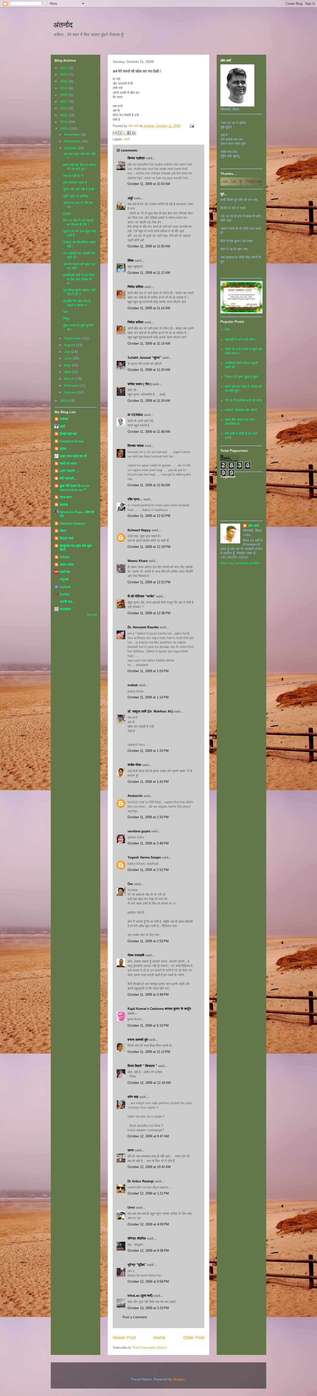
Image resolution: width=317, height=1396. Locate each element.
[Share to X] (124, 132)
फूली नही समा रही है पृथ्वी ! (79, 189)
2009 (64, 128)
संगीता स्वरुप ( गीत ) (139, 384)
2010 (64, 122)
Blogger (179, 1379)
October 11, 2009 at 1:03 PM (148, 671)
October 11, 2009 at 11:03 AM (149, 184)
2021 (64, 74)
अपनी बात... (67, 602)
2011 (64, 115)
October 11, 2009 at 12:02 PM (149, 516)
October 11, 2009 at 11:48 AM (149, 431)
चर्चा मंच (65, 572)
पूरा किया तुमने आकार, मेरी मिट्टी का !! (79, 292)
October (71, 148)
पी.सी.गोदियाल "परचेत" (141, 596)
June (68, 358)
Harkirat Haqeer (73, 523)
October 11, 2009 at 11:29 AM (149, 401)
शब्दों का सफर (68, 463)
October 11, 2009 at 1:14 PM (148, 697)
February (71, 385)
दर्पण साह (133, 1097)
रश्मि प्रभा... (135, 499)
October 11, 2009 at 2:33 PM (148, 817)
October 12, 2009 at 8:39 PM (148, 1250)
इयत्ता (63, 449)
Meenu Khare (138, 561)
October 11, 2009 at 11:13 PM (149, 1052)
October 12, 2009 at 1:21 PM (148, 1193)
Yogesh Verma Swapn (144, 857)
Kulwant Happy (139, 530)
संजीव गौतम (134, 765)
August (70, 345)
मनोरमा (64, 419)
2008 (64, 401)
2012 (64, 108)
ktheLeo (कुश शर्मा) (140, 1295)
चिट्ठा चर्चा (66, 538)
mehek (133, 685)
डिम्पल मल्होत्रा (136, 158)
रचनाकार (65, 609)
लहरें (62, 426)
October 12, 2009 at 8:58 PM (148, 1281)
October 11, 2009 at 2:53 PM (148, 941)
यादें (65, 312)
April (68, 372)
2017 (64, 101)
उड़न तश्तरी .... (69, 471)
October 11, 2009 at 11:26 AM (149, 370)
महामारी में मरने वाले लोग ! (240, 339)
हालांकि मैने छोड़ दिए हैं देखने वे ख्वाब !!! (76, 303)
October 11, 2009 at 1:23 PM (148, 751)
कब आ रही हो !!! (73, 176)
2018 (64, 95)
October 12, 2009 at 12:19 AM (149, 1083)
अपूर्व (130, 198)
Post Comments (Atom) (150, 1347)
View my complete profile (240, 563)
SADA (64, 557)
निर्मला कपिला (135, 287)
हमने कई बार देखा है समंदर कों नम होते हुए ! (79, 167)
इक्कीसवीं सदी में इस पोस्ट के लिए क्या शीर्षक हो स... (79, 279)
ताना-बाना (66, 497)
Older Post (193, 1337)
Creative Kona (71, 441)
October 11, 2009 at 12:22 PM (149, 582)
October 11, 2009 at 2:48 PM (148, 843)
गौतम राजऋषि (136, 955)
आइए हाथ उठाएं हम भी (73, 456)
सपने (127, 139)
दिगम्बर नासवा (136, 446)
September (73, 338)
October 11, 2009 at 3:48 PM (148, 994)
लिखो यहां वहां (68, 434)
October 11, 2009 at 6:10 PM (148, 1025)
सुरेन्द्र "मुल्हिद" (137, 1265)
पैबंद (227, 329)
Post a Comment (135, 1317)
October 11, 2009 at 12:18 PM (149, 547)
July (67, 352)
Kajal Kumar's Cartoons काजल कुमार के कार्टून (159, 1009)
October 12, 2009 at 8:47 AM (148, 1136)
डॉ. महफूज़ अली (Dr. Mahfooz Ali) (150, 711)
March (69, 379)
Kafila (64, 594)
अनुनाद (64, 579)
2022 (64, 68)
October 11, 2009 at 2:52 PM (148, 870)
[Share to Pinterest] (133, 132)
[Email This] (114, 132)
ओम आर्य (253, 526)
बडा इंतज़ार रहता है (75, 182)
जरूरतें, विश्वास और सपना (241, 410)
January (71, 392)
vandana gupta (139, 831)
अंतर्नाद (63, 24)
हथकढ (64, 505)
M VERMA (135, 415)
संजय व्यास (66, 564)
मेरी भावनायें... (68, 478)
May (68, 365)
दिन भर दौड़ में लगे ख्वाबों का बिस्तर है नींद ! (78, 222)
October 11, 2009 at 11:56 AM (149, 485)
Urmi (131, 1207)
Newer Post (124, 1337)
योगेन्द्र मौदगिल (137, 1238)
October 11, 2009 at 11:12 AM (149, 273)
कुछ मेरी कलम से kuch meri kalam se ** (74, 488)
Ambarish (135, 796)
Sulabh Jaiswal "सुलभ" (144, 357)
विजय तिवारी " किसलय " (142, 1066)
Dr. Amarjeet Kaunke (143, 627)
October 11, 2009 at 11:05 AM (149, 246)
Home (159, 1337)
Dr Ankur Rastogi (141, 1181)
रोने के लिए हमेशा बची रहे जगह (243, 400)
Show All (92, 614)
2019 (64, 88)
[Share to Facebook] (129, 132)
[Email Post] (191, 126)
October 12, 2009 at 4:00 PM (148, 1224)
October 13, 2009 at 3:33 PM (148, 1308)
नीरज (63, 531)
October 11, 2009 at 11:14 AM (149, 308)
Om (130, 884)
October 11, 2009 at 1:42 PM (148, 782)
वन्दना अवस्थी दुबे (138, 1039)
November (72, 141)
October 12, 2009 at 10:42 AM (149, 1167)
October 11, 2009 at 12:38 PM (149, 613)
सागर (131, 1150)
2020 (64, 81)
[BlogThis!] (119, 132)
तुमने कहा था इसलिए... (77, 196)
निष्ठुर (66, 319)
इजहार (67, 214)
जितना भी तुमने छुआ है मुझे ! (242, 377)
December (72, 134)
